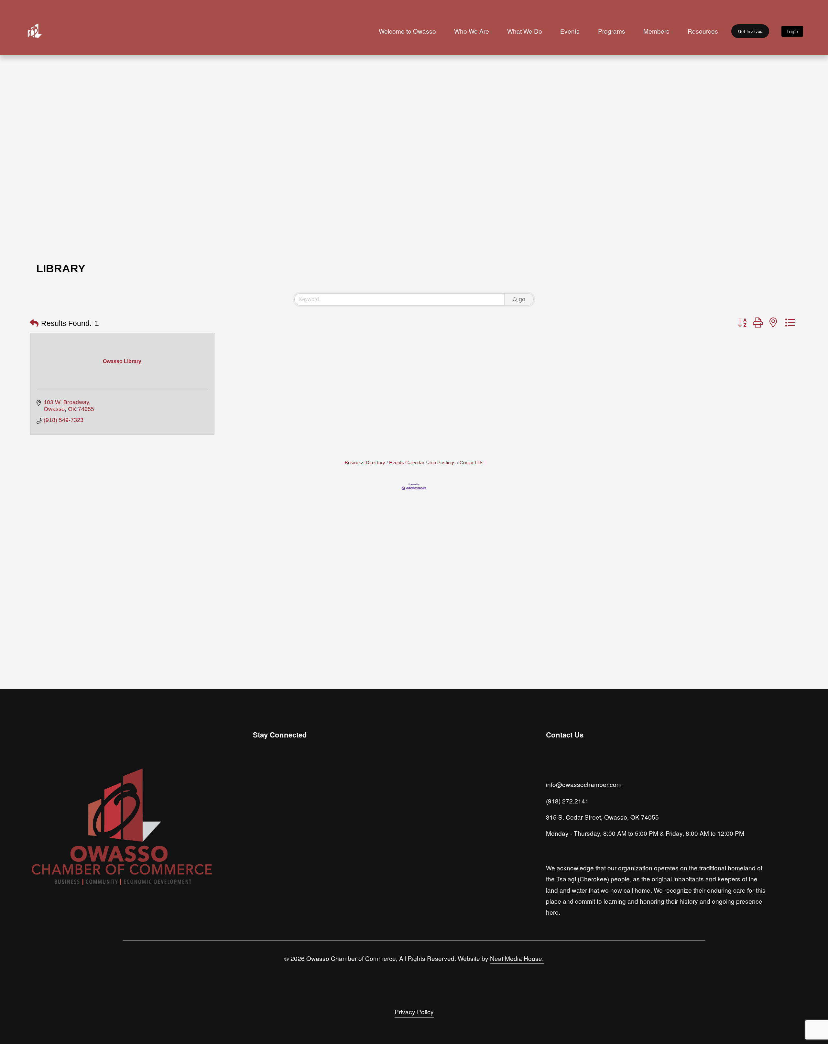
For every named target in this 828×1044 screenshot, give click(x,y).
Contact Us (472, 462)
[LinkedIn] (288, 788)
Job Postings (442, 462)
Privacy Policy (414, 1011)
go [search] (522, 299)
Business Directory (365, 462)
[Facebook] (273, 788)
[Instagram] (259, 788)
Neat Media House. (517, 958)
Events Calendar (406, 462)
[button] (34, 323)
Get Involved (750, 31)
